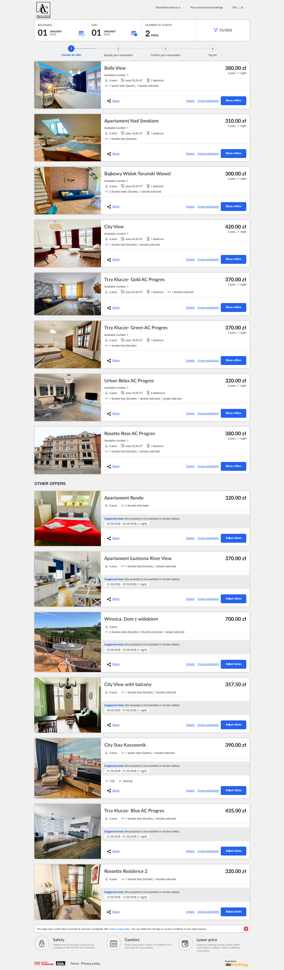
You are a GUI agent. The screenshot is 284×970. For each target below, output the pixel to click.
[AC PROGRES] (70, 10)
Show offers (233, 100)
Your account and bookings (206, 7)
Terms (74, 963)
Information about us (168, 7)
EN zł (238, 7)
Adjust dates (234, 538)
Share (116, 101)
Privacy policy (90, 963)
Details (190, 101)
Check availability (208, 101)
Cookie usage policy (119, 929)
